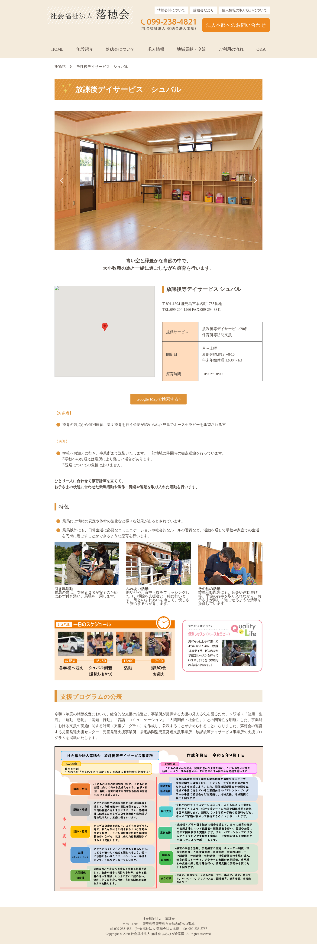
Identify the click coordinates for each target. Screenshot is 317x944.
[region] (158, 180)
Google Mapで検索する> (158, 399)
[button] (61, 180)
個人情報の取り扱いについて (244, 10)
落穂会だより (203, 10)
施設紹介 (84, 49)
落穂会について (120, 49)
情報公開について (171, 10)
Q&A (261, 49)
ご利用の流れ (231, 49)
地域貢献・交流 (191, 49)
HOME (57, 49)
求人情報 (156, 49)
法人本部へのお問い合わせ (236, 25)
